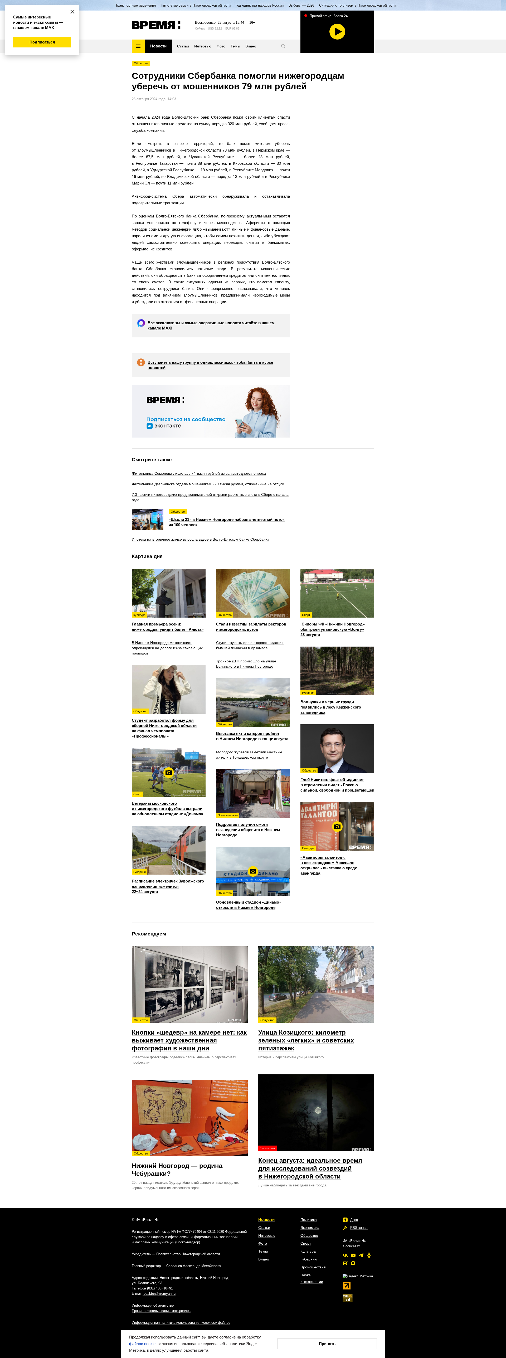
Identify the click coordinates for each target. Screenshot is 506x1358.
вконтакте (345, 1255)
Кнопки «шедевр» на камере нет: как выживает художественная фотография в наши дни (189, 1035)
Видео (263, 1259)
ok (369, 1255)
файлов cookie (142, 1343)
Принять (327, 1343)
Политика (308, 1220)
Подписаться (42, 42)
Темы (263, 1251)
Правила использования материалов (161, 1311)
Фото (262, 1243)
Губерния (308, 1259)
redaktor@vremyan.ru (159, 1294)
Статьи (264, 1227)
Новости (266, 1219)
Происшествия (313, 1267)
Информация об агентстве (153, 1305)
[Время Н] (156, 25)
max (353, 1263)
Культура (308, 1251)
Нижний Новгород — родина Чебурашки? (177, 1164)
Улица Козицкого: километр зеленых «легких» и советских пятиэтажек (306, 1035)
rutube (345, 1263)
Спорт (305, 1243)
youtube (353, 1255)
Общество (141, 63)
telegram (361, 1255)
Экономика (309, 1227)
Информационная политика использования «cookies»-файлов (181, 1323)
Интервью (266, 1235)
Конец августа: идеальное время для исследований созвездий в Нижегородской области (310, 1163)
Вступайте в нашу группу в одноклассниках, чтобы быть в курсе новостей (210, 365)
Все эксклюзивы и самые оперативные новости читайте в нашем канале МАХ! (211, 325)
